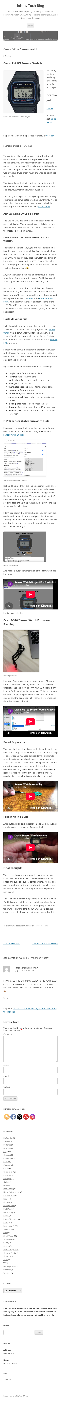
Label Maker (8, 1195)
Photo (6, 1215)
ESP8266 (6, 1175)
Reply (5, 998)
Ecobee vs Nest (11, 943)
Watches (27, 925)
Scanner (6, 1229)
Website (7, 1087)
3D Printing (8, 1138)
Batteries (7, 1145)
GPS (5, 1185)
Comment (8, 1034)
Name (7, 1065)
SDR (5, 1232)
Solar (5, 1242)
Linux (5, 1202)
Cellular (6, 1161)
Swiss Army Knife (10, 1249)
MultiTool (7, 1209)
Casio (29, 298)
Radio (5, 1222)
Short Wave (8, 1236)
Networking (8, 1212)
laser (5, 1199)
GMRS (6, 1182)
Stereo (6, 1246)
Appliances (7, 1141)
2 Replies (7, 56)
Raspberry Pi (8, 1226)
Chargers (7, 1165)
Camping (7, 1158)
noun (50, 108)
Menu (30, 25)
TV (4, 1263)
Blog (5, 1151)
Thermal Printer (10, 1253)
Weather (7, 1273)
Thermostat (8, 1256)
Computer (7, 1172)
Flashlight (7, 1178)
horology (50, 135)
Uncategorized (9, 1266)
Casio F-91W (44, 206)
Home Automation (11, 1192)
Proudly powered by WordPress (15, 1396)
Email (6, 1076)
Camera (6, 1155)
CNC (5, 1168)
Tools (5, 1259)
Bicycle (6, 1148)
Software (7, 1239)
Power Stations (9, 1219)
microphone (8, 1205)
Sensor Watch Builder (13, 434)
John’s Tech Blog (30, 5)
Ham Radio (8, 1188)
